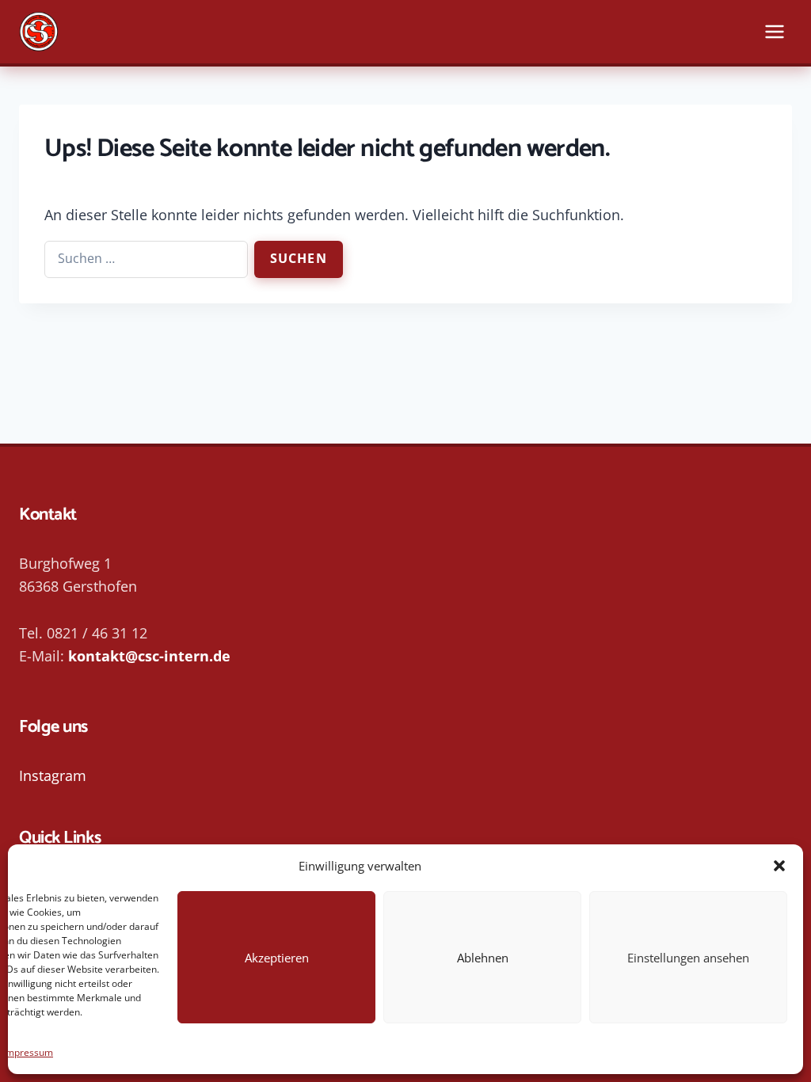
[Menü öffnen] (774, 31)
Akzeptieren (277, 958)
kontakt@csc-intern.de (149, 655)
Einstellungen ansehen (688, 958)
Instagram (52, 775)
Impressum (28, 1052)
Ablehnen (482, 958)
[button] (779, 866)
